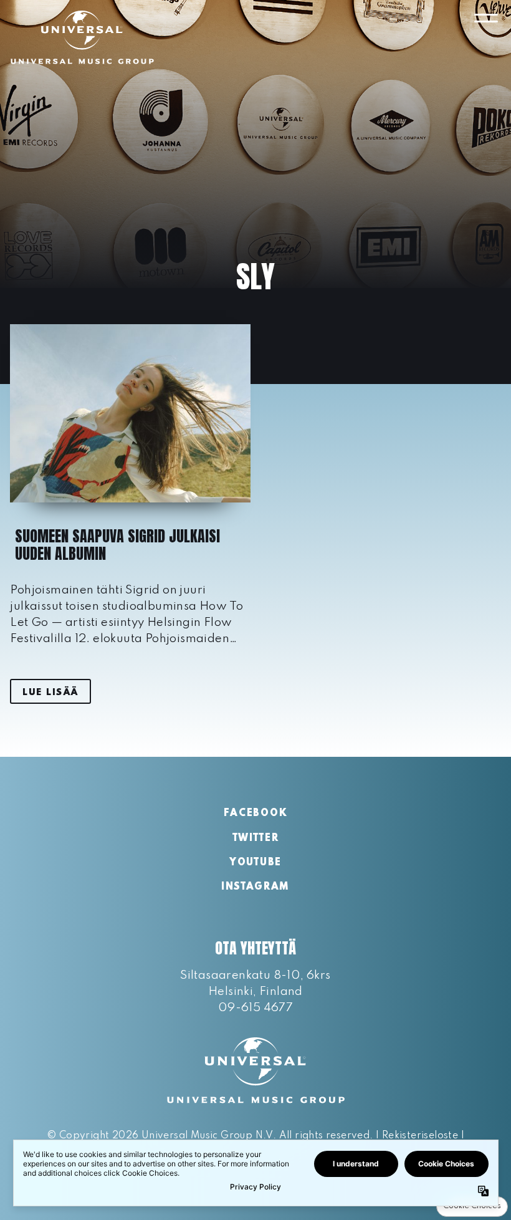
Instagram (255, 887)
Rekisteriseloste (420, 1136)
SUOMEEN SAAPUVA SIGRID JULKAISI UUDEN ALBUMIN (117, 544)
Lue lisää (50, 692)
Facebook (255, 814)
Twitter (255, 838)
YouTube (255, 863)
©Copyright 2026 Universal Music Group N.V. (161, 1136)
